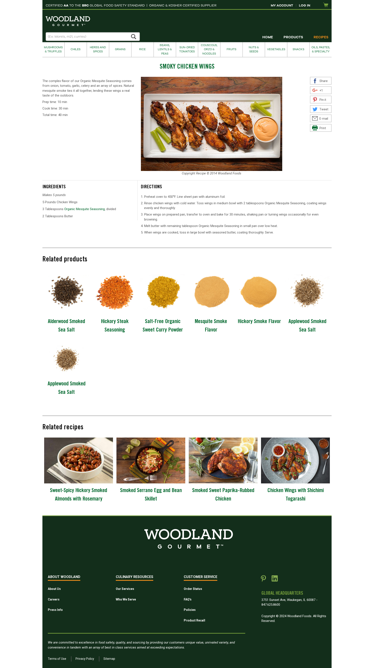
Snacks (298, 49)
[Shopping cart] (325, 5)
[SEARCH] (134, 36)
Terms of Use (57, 658)
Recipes (321, 37)
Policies (190, 610)
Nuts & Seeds (254, 49)
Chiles (76, 49)
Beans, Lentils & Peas (165, 49)
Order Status (193, 589)
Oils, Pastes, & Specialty (320, 49)
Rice (142, 49)
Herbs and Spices (98, 49)
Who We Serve (126, 599)
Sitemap (109, 658)
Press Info (55, 610)
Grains (120, 49)
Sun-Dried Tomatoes (187, 49)
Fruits (231, 49)
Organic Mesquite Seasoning (84, 209)
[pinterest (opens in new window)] (263, 580)
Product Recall (194, 620)
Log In (304, 5)
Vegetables (276, 49)
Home (267, 37)
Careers (54, 599)
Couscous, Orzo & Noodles (209, 49)
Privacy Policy (85, 658)
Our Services (125, 589)
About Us (54, 589)
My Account (282, 5)
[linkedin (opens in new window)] (274, 580)
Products (293, 37)
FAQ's (188, 599)
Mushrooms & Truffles (53, 49)
